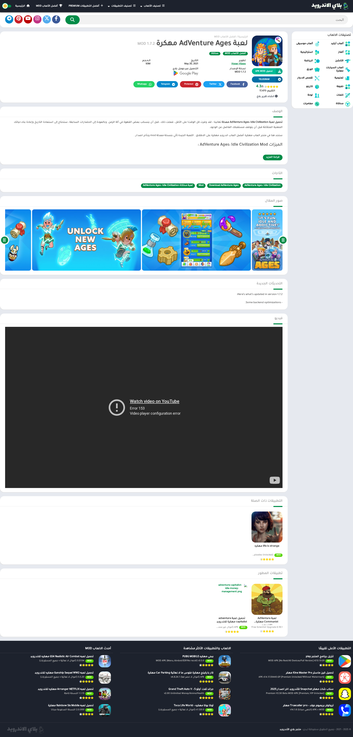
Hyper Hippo (238, 64)
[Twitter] (47, 19)
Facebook (235, 84)
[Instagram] (37, 19)
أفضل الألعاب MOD (47, 6)
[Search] (72, 19)
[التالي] (4, 240)
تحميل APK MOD (264, 71)
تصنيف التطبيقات (121, 6)
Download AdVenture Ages (224, 185)
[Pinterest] (19, 19)
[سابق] (283, 240)
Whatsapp (142, 84)
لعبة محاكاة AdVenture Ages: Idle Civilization (168, 185)
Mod (201, 185)
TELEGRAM (264, 79)
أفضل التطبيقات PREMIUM (84, 6)
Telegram (165, 84)
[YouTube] (28, 19)
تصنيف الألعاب (152, 6)
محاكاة (214, 53)
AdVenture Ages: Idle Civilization (262, 185)
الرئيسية (20, 6)
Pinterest (188, 84)
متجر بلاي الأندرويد (290, 729)
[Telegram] (9, 19)
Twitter (213, 84)
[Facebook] (56, 19)
